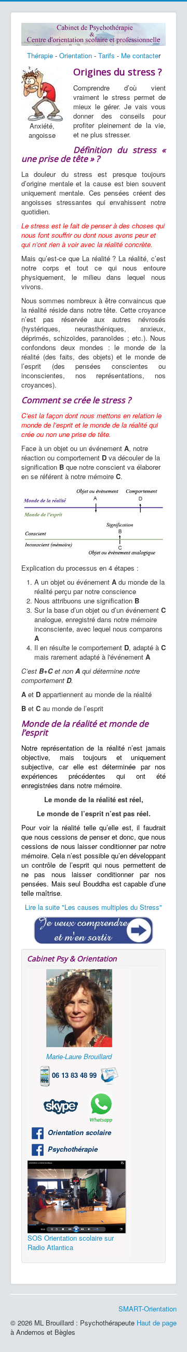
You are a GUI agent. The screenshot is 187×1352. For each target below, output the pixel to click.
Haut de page (157, 1323)
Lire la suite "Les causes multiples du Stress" (93, 907)
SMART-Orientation (147, 1309)
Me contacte (139, 55)
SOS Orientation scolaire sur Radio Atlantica (71, 1242)
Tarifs (106, 55)
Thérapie (40, 55)
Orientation (75, 55)
